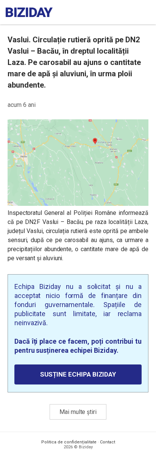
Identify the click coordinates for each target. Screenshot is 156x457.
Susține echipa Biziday (78, 374)
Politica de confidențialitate (69, 442)
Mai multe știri (78, 411)
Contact (107, 442)
